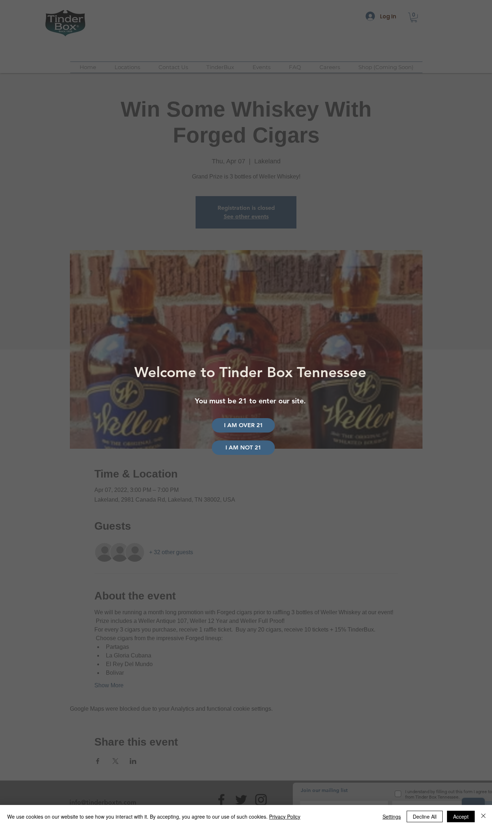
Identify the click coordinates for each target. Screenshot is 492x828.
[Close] (483, 816)
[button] (243, 447)
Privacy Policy (284, 816)
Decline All (425, 816)
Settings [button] (392, 816)
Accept (461, 816)
